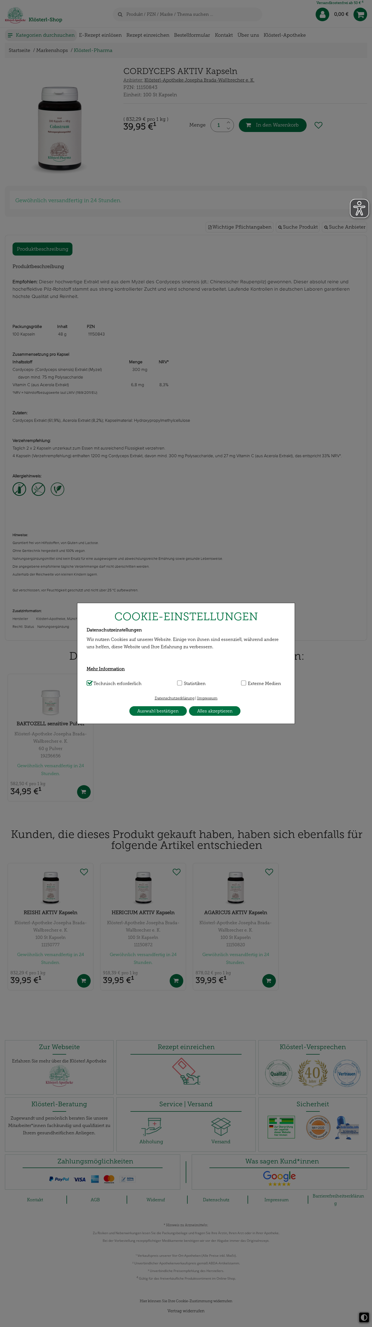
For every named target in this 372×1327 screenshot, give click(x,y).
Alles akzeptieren (215, 711)
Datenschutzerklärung (174, 698)
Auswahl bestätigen (158, 711)
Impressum (207, 698)
